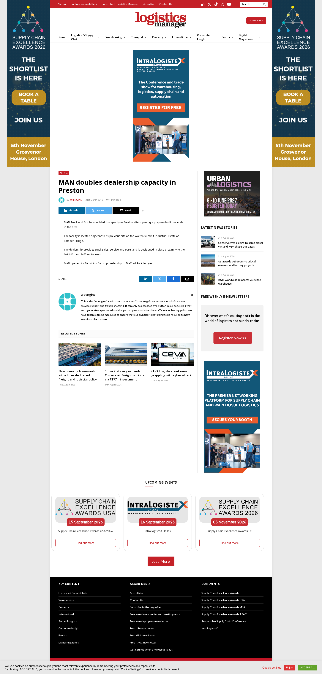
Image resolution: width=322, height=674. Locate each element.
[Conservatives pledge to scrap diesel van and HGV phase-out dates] (208, 242)
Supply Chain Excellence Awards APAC (224, 614)
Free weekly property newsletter (149, 621)
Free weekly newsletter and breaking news (155, 614)
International (180, 37)
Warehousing (113, 37)
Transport (137, 37)
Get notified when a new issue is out (151, 649)
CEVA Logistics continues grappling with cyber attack (171, 373)
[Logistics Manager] (161, 20)
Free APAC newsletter (143, 642)
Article (64, 173)
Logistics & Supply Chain (82, 37)
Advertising (136, 593)
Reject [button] (289, 667)
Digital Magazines (245, 37)
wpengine (76, 199)
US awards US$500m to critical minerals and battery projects (237, 263)
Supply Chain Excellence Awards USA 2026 (85, 531)
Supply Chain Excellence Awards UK (230, 531)
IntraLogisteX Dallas (158, 531)
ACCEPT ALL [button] (307, 667)
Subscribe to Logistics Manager (120, 4)
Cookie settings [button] (271, 667)
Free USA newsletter (142, 628)
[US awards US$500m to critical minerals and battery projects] (208, 260)
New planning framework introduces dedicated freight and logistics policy (78, 375)
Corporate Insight (203, 37)
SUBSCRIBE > (256, 20)
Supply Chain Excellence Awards (220, 593)
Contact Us (165, 4)
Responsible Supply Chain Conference (223, 621)
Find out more (85, 543)
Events (226, 37)
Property (157, 37)
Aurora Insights (68, 621)
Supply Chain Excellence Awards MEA (223, 607)
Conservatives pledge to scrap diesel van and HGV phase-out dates (240, 244)
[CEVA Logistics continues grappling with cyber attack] (172, 355)
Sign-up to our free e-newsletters (77, 4)
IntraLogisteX (209, 628)
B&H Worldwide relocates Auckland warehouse (239, 281)
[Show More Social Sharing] (143, 210)
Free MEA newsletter (142, 635)
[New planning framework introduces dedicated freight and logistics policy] (80, 355)
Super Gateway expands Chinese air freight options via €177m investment (124, 375)
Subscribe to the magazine (145, 607)
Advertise (148, 4)
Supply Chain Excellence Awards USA (223, 600)
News (62, 37)
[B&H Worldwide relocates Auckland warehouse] (208, 279)
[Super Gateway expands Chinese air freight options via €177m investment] (126, 355)
